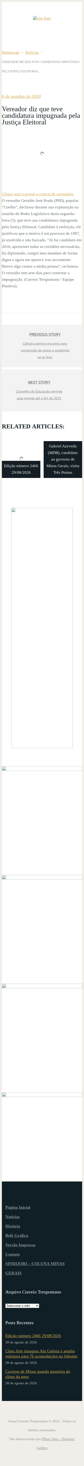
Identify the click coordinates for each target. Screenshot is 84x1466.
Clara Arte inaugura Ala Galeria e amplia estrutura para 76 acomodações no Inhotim (41, 1353)
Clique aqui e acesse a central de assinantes (38, 194)
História (12, 1226)
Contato (12, 1254)
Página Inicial (17, 1207)
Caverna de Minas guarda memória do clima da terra (37, 1374)
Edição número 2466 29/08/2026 (33, 1335)
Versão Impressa (20, 1245)
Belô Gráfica (16, 1235)
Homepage (11, 52)
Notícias (32, 52)
